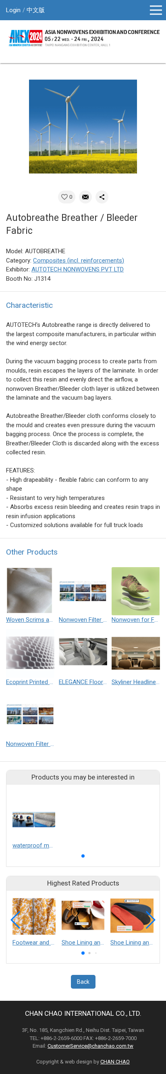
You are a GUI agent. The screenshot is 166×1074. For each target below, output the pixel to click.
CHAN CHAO (115, 1062)
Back (83, 982)
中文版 (36, 10)
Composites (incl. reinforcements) (78, 260)
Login (13, 10)
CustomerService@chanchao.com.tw (90, 1046)
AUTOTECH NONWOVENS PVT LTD (77, 269)
